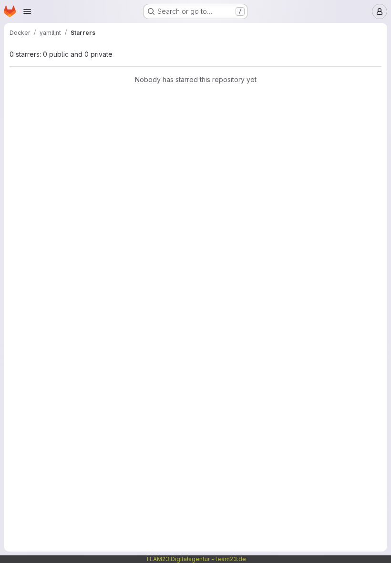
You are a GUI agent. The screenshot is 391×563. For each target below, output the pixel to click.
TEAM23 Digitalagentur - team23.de (195, 559)
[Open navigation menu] (27, 11)
